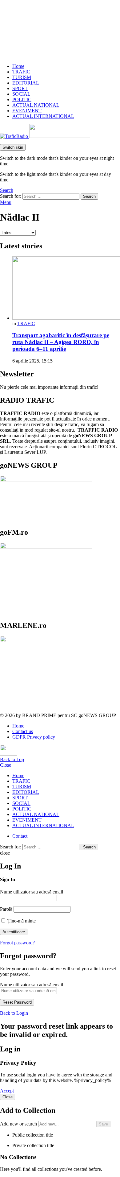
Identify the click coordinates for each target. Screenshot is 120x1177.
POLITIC (21, 99)
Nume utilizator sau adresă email (31, 891)
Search (89, 196)
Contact (19, 836)
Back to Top (12, 759)
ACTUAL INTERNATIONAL (43, 116)
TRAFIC (21, 71)
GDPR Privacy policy (33, 737)
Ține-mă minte (21, 920)
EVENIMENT (27, 110)
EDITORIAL (25, 82)
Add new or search (19, 1123)
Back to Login (14, 1013)
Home (18, 66)
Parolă (6, 909)
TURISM (21, 77)
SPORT (20, 88)
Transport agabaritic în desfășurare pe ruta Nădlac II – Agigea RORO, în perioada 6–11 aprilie (60, 342)
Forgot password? (17, 942)
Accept (7, 1090)
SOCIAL (21, 94)
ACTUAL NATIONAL (35, 105)
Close (5, 765)
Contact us (22, 731)
